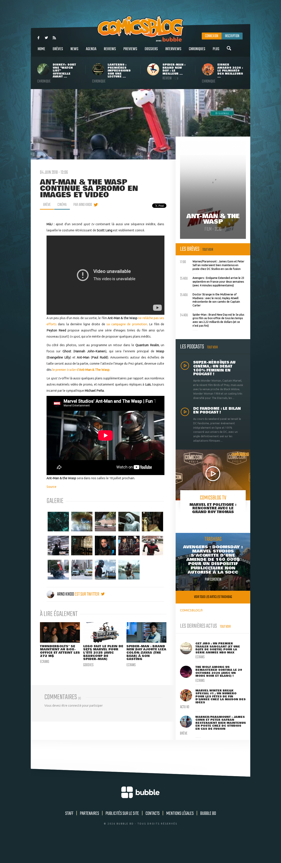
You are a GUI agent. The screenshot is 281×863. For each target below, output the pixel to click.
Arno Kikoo (65, 594)
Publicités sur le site (122, 813)
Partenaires (89, 813)
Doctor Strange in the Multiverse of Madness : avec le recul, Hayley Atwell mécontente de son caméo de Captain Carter (210, 299)
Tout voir (207, 250)
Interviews (173, 49)
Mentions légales (180, 813)
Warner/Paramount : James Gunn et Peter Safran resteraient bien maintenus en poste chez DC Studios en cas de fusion (212, 264)
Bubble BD (208, 813)
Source (51, 486)
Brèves (58, 49)
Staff (69, 813)
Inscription (232, 36)
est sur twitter (87, 594)
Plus (216, 49)
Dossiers (151, 49)
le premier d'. (81, 369)
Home (41, 49)
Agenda (91, 49)
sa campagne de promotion (126, 324)
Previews (130, 49)
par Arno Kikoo (82, 205)
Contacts (153, 813)
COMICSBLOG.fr (191, 610)
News (74, 49)
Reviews (110, 49)
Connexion (211, 36)
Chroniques (197, 49)
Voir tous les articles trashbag (213, 597)
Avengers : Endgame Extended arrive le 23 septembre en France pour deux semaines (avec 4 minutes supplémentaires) (212, 281)
